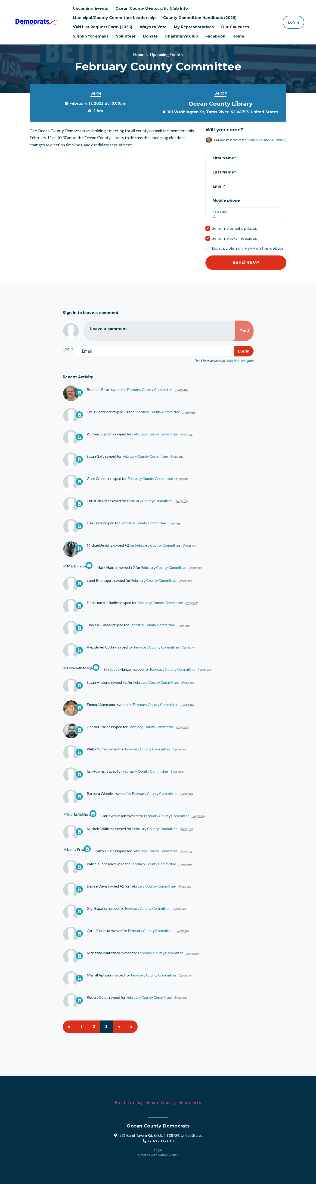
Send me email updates (234, 228)
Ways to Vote (153, 27)
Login (293, 22)
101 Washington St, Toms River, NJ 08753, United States (222, 112)
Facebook (215, 36)
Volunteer (126, 36)
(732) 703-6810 (160, 1141)
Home (238, 36)
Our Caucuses (235, 27)
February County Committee (265, 140)
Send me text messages (234, 238)
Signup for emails (90, 36)
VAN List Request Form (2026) (102, 27)
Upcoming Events (90, 8)
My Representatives (194, 27)
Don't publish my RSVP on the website (248, 248)
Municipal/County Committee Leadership (114, 17)
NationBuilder (168, 1155)
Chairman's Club (181, 36)
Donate (150, 36)
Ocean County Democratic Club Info (151, 8)
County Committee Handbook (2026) (200, 17)
